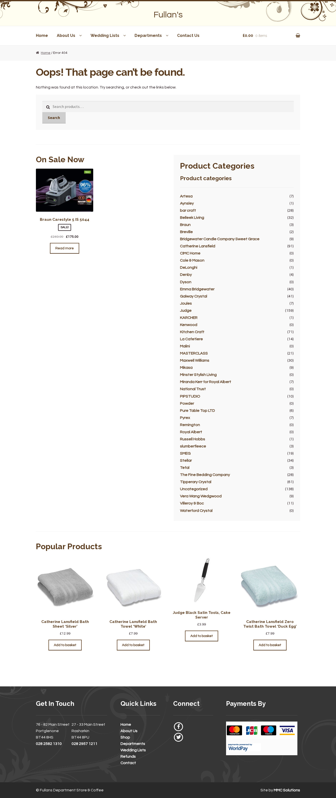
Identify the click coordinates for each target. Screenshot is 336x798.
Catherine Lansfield (197, 246)
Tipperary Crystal (195, 482)
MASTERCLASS (194, 353)
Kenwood (188, 325)
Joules (186, 303)
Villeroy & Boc (192, 503)
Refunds (128, 756)
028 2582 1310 (49, 744)
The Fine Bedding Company (205, 475)
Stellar (186, 460)
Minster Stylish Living (198, 375)
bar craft (188, 210)
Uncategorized (194, 489)
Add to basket (65, 645)
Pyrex (185, 418)
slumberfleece (193, 446)
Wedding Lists (105, 35)
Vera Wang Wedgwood (201, 496)
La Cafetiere (191, 339)
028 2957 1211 (84, 744)
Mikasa (186, 367)
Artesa (186, 196)
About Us (66, 35)
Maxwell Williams (194, 360)
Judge (186, 310)
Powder (187, 403)
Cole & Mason (192, 260)
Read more (64, 248)
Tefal (184, 468)
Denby (186, 275)
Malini (185, 346)
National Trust (193, 389)
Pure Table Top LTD (197, 411)
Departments (148, 35)
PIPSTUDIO (190, 396)
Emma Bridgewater (197, 289)
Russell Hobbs (192, 439)
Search (54, 117)
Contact (128, 763)
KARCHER (189, 318)
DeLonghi (188, 267)
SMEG (185, 453)
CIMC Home (190, 253)
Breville (186, 232)
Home (42, 35)
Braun (185, 225)
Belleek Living (192, 218)
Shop (125, 737)
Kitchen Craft (192, 332)
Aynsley (187, 203)
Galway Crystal (193, 296)
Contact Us (188, 35)
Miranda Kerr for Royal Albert (205, 382)
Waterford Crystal (196, 511)
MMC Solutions (287, 790)
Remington (190, 425)
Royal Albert (191, 432)
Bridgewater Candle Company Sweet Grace (220, 239)
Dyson (185, 282)
